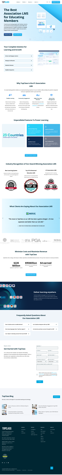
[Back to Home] (5, 2)
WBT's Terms (54, 372)
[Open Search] (49, 1)
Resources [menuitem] (30, 2)
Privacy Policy (41, 374)
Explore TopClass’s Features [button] (31, 155)
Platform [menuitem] (24, 2)
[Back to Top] (51, 468)
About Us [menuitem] (36, 2)
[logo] (7, 428)
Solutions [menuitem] (18, 2)
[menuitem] (23, 429)
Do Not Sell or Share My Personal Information (8, 470)
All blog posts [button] (56, 396)
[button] (2, 218)
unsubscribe (54, 375)
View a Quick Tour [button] (17, 34)
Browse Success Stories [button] (31, 274)
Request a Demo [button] (56, 2)
